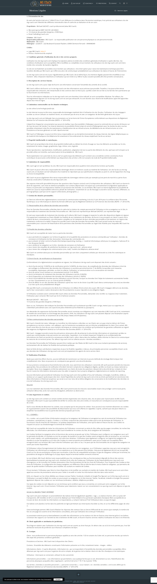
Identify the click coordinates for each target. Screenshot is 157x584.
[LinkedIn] (78, 574)
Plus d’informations (46, 579)
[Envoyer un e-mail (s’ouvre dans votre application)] (126, 3)
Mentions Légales (123, 10)
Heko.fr (43, 51)
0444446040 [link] (91, 44)
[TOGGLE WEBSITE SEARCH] (120, 3)
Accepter (58, 579)
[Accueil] (115, 10)
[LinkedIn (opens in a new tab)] (124, 3)
